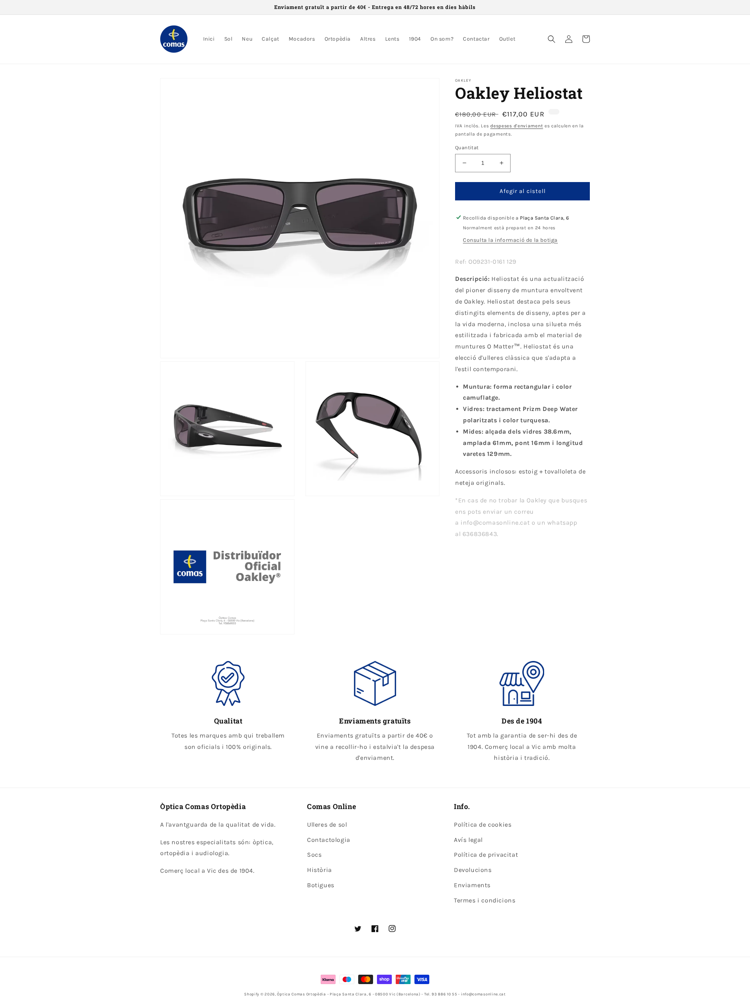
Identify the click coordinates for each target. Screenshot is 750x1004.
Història (319, 870)
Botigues (320, 885)
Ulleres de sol (327, 824)
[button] (551, 39)
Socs (314, 854)
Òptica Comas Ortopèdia (301, 994)
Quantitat (467, 147)
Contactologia (328, 839)
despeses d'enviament (516, 126)
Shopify (251, 994)
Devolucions (473, 870)
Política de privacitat (486, 854)
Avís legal (468, 839)
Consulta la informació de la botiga (510, 239)
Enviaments (472, 885)
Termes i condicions (484, 900)
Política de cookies (482, 824)
